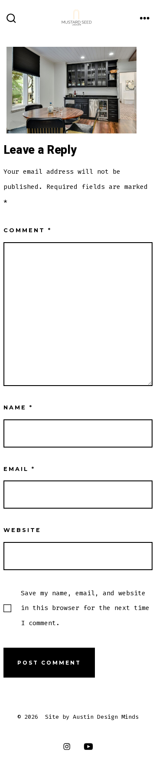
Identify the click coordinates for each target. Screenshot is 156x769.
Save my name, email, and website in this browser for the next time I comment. (85, 608)
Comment (27, 230)
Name (18, 407)
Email (19, 469)
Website (22, 530)
